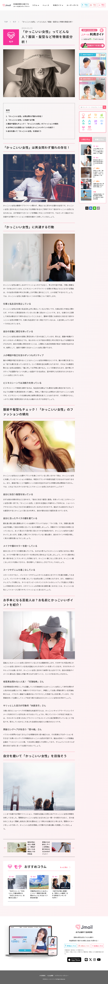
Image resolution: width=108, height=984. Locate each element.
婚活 (89, 123)
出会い (83, 117)
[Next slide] (71, 886)
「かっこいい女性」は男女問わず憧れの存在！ (25, 116)
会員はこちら (98, 946)
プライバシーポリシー (62, 975)
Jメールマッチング (51, 979)
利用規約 (42, 975)
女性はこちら (85, 946)
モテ (83, 130)
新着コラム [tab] (99, 139)
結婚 (83, 123)
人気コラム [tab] (85, 139)
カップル (102, 117)
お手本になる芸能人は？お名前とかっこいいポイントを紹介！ (31, 127)
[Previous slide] (6, 886)
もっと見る (64, 867)
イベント (89, 130)
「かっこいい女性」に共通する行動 (21, 120)
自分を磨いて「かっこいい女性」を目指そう (24, 131)
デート (95, 117)
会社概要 (50, 975)
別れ (102, 123)
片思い (89, 117)
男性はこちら (71, 946)
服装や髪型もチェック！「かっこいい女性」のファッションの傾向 (33, 123)
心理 (96, 123)
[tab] (23, 901)
